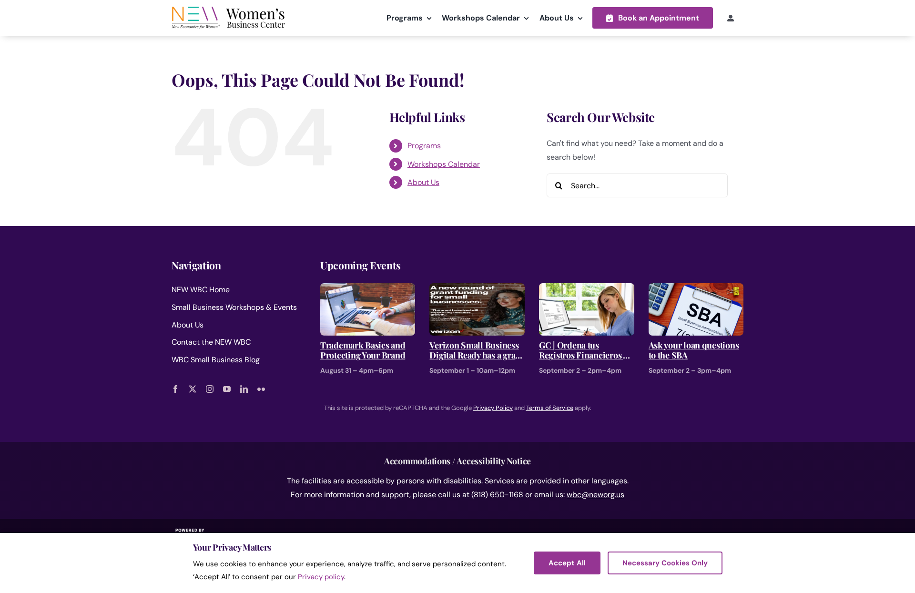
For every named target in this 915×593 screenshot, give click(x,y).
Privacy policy (321, 577)
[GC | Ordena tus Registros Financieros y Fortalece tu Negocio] (586, 290)
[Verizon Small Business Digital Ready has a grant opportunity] (477, 290)
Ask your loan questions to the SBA (694, 350)
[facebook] (175, 389)
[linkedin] (244, 389)
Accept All (567, 563)
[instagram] (210, 389)
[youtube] (227, 389)
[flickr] (261, 389)
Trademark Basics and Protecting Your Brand (363, 350)
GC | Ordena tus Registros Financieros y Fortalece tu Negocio (583, 350)
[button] (652, 18)
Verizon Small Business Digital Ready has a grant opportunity (476, 350)
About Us (423, 182)
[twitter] (192, 389)
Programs (424, 146)
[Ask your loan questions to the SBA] (696, 290)
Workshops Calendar (443, 164)
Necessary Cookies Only (665, 563)
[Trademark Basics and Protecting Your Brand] (368, 290)
